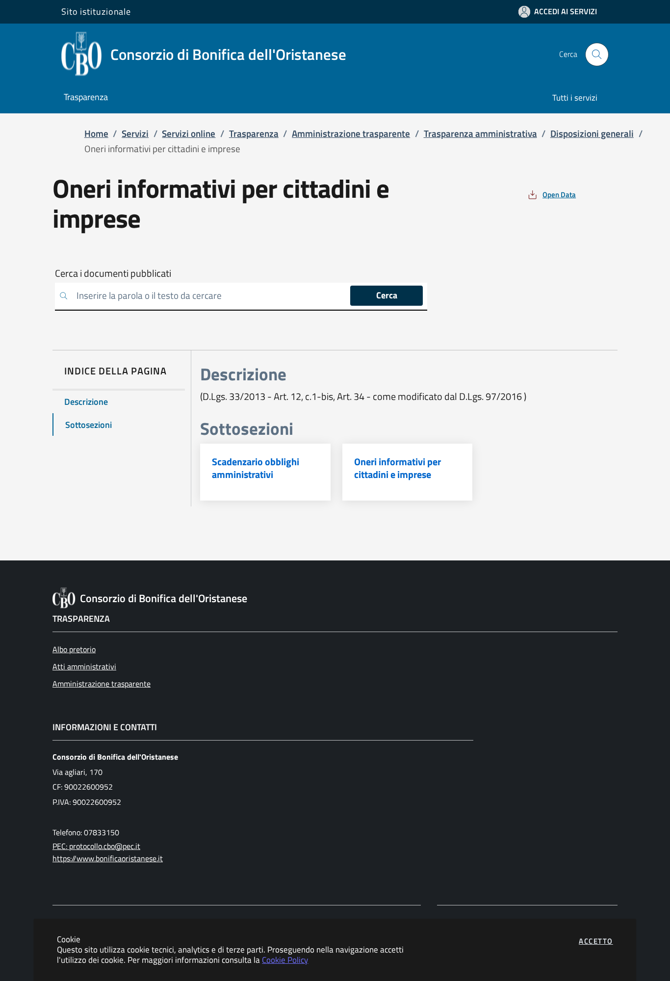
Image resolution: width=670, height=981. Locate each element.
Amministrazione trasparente (101, 683)
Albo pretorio (74, 649)
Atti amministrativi (84, 666)
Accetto (596, 941)
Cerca (386, 295)
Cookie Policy (285, 960)
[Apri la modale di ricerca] (597, 54)
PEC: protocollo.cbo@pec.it (96, 846)
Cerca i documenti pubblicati (113, 273)
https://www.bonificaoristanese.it (107, 858)
